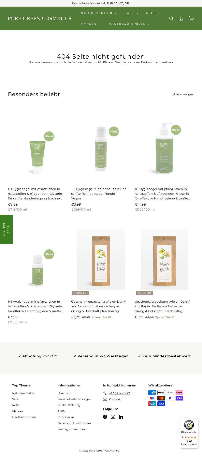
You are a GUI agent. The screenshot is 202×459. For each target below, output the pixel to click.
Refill (152, 13)
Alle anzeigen (183, 94)
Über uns (64, 393)
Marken (89, 24)
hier (124, 62)
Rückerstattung (69, 405)
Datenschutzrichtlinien (74, 423)
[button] (6, 229)
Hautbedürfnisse (128, 24)
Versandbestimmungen (75, 399)
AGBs (62, 411)
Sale (130, 13)
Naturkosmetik (97, 13)
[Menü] (195, 420)
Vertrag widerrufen (71, 429)
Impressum (66, 417)
